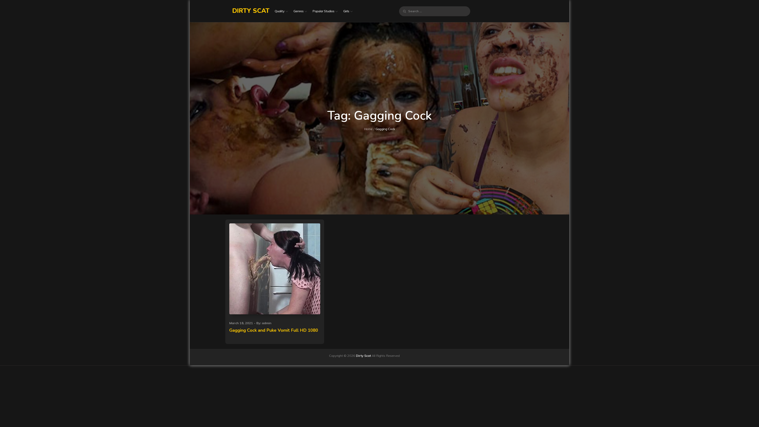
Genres (299, 11)
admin (266, 323)
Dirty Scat (250, 11)
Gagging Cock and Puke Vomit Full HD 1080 (273, 330)
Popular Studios (323, 11)
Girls (346, 11)
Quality (280, 11)
